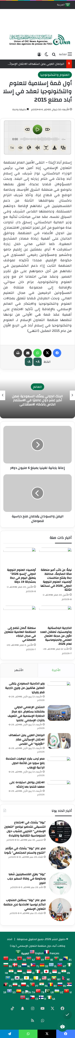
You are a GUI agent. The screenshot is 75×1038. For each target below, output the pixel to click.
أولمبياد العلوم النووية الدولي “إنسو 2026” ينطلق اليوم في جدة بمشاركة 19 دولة (21, 576)
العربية (61, 5)
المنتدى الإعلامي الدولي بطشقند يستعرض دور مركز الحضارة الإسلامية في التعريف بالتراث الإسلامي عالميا (26, 713)
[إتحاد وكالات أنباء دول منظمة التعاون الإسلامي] (38, 39)
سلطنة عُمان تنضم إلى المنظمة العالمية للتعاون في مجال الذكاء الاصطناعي (20, 634)
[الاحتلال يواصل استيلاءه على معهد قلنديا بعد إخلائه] (59, 788)
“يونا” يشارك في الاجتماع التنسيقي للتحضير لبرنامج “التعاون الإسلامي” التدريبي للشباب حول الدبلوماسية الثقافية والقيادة (25, 829)
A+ (37, 361)
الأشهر (19, 670)
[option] (38, 40)
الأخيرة (56, 670)
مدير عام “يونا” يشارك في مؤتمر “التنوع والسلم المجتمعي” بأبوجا (25, 850)
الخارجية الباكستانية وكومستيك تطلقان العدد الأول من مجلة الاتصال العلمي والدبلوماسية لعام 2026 (56, 636)
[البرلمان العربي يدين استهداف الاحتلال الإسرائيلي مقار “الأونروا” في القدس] (59, 741)
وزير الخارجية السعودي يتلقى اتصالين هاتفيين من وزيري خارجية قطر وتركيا (25, 688)
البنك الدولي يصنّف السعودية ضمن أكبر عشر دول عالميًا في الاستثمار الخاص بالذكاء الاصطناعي (37, 400)
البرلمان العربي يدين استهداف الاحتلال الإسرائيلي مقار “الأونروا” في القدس (27, 739)
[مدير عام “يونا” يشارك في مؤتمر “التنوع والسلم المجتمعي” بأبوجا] (60, 857)
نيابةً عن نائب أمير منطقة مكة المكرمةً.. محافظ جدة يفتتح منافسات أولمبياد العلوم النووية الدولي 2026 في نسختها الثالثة (56, 580)
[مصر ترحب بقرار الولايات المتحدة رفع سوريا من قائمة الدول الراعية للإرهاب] (59, 764)
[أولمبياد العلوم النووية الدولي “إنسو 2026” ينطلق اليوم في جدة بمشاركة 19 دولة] (19, 557)
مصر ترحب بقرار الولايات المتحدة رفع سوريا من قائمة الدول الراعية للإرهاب (25, 763)
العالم (37, 387)
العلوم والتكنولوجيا (55, 75)
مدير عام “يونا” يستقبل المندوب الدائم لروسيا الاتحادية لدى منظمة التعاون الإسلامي (25, 904)
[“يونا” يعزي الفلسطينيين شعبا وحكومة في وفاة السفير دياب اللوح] (60, 883)
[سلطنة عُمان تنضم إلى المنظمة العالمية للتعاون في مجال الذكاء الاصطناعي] (19, 615)
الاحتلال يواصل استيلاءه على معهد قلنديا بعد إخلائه (27, 784)
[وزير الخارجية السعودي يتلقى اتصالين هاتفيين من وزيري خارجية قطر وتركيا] (59, 689)
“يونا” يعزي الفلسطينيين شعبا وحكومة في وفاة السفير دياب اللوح (26, 879)
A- (28, 361)
